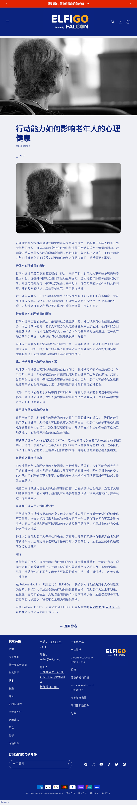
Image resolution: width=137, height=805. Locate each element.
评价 (11, 696)
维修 (11, 735)
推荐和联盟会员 (18, 665)
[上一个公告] (6, 3)
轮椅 (73, 670)
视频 (11, 688)
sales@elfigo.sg (50, 659)
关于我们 (14, 657)
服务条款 (94, 793)
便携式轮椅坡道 (80, 677)
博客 (11, 680)
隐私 (11, 727)
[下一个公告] (130, 3)
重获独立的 (85, 417)
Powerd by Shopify (53, 793)
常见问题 (14, 673)
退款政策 (14, 720)
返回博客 (70, 626)
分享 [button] (22, 156)
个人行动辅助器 (43, 440)
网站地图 (14, 743)
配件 (73, 713)
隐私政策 (82, 793)
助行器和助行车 (80, 705)
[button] (7, 22)
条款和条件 (15, 712)
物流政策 (106, 793)
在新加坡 (22, 440)
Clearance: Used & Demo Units (82, 659)
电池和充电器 (79, 697)
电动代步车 (113, 607)
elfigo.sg (39, 793)
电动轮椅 (96, 607)
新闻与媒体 (15, 704)
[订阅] (68, 764)
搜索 (11, 649)
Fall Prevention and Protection (82, 687)
